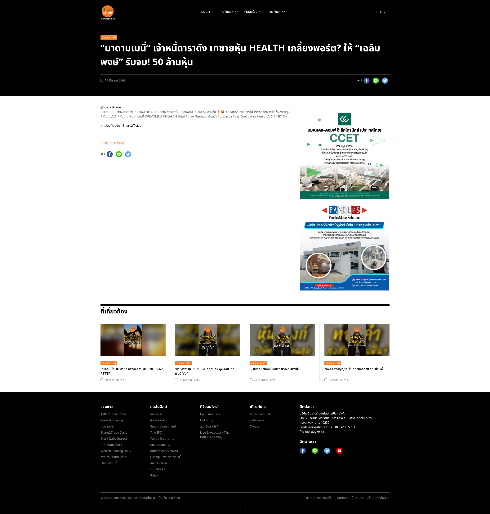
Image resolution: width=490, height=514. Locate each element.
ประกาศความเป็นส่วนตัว (349, 498)
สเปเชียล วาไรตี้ (109, 37)
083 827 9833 (314, 432)
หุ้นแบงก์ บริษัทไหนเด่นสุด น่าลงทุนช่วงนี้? (274, 369)
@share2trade (110, 107)
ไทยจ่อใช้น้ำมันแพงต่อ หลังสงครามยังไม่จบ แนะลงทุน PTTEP (132, 371)
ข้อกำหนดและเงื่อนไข (319, 498)
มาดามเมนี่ (119, 143)
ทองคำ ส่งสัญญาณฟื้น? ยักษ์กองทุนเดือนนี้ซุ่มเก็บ (354, 369)
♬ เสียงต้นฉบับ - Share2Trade (120, 125)
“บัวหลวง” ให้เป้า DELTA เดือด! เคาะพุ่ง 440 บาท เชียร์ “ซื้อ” (204, 371)
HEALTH (106, 143)
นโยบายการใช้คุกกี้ (378, 498)
